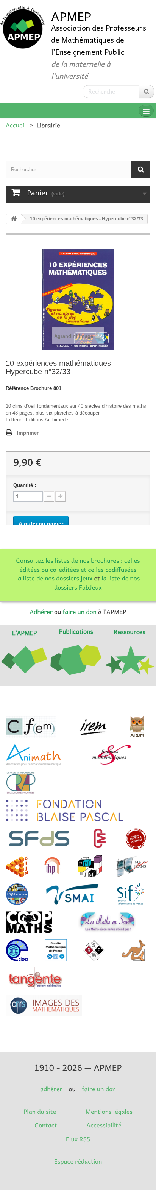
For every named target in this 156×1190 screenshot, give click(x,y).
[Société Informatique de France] (130, 894)
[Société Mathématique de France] (56, 950)
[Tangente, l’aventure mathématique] (34, 978)
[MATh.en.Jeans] (132, 866)
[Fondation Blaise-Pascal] (64, 810)
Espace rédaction (78, 1161)
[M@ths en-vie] (17, 894)
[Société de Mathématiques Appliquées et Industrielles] (72, 894)
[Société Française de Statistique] (40, 838)
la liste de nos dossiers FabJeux (97, 582)
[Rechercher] (146, 91)
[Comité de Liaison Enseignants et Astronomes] (17, 950)
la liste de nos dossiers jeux (54, 578)
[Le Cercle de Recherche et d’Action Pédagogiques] (21, 783)
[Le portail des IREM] (93, 727)
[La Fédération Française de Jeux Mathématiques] (90, 866)
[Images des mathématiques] (44, 1005)
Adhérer (41, 612)
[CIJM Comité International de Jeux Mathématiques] (17, 866)
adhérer (51, 1089)
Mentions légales (109, 1111)
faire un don (79, 612)
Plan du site (39, 1111)
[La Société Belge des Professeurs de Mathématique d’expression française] (94, 950)
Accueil (16, 125)
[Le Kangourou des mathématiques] (134, 950)
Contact (46, 1125)
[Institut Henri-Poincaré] (53, 866)
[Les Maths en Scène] (107, 922)
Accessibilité (103, 1125)
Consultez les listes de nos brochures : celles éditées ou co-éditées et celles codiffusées (78, 565)
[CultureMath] (100, 838)
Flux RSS (78, 1139)
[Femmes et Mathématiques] (111, 755)
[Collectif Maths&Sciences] (136, 838)
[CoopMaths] (29, 922)
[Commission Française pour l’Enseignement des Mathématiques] (31, 727)
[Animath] (33, 755)
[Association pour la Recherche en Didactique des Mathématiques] (137, 727)
